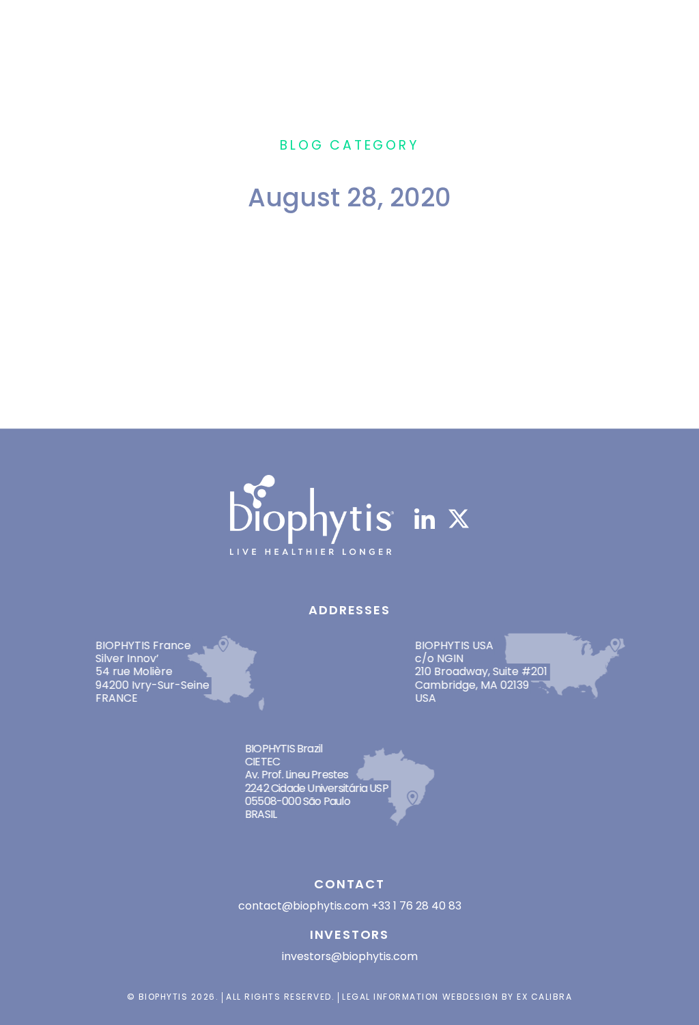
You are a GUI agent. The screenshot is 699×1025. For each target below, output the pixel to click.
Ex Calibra (544, 996)
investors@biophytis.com (350, 956)
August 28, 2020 (272, 349)
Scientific (320, 375)
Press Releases (245, 375)
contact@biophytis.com (303, 906)
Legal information (390, 996)
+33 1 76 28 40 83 (416, 906)
